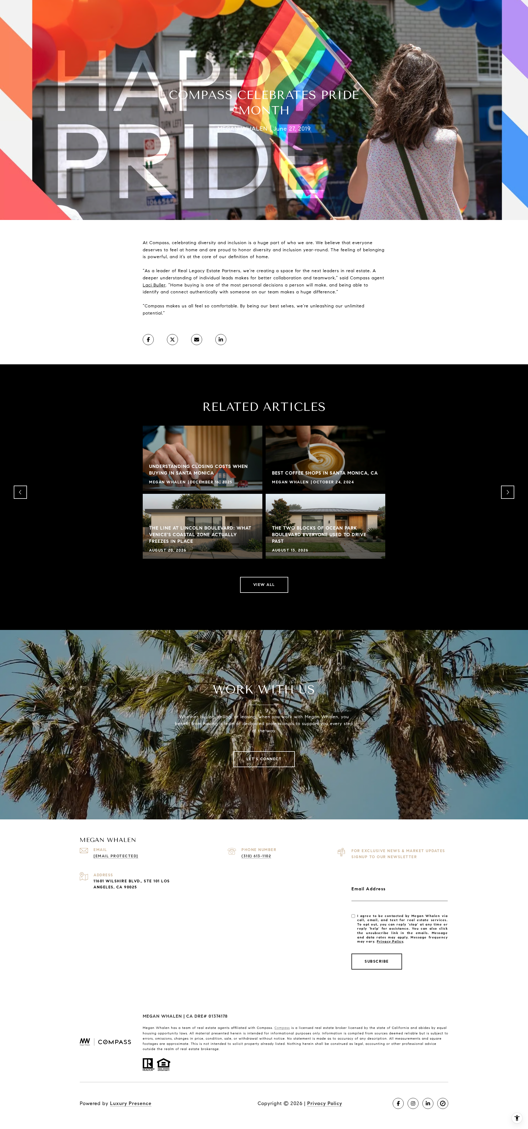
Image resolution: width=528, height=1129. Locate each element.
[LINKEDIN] (427, 1103)
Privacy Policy (390, 941)
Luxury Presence (131, 1103)
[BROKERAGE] (442, 1103)
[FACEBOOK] (398, 1103)
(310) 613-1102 (256, 856)
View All (264, 584)
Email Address (368, 888)
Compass (282, 1028)
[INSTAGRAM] (413, 1103)
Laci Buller (154, 285)
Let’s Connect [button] (264, 759)
